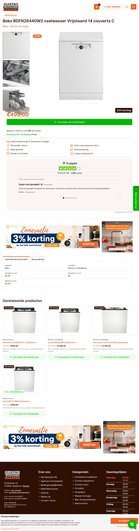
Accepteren (124, 521)
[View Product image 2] (16, 73)
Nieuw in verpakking (77, 268)
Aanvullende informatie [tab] (16, 259)
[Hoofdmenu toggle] (133, 7)
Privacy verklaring (7, 529)
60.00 (7, 283)
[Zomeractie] (53, 237)
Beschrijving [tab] (38, 259)
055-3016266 (16, 490)
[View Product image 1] (16, 45)
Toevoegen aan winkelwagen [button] (26, 357)
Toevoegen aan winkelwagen (71, 122)
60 (69, 276)
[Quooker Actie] (117, 236)
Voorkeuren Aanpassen (124, 526)
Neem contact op (136, 200)
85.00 (7, 276)
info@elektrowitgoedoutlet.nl (19, 492)
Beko (7, 268)
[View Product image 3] (16, 102)
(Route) (26, 486)
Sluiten (17, 529)
